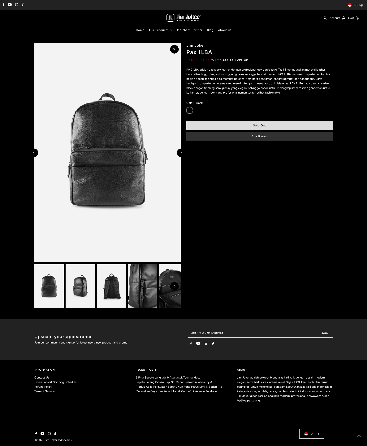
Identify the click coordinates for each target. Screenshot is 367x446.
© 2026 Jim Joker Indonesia (52, 440)
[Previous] (34, 152)
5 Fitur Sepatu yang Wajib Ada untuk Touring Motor (168, 377)
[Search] (325, 17)
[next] (330, 45)
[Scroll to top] (359, 436)
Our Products (159, 30)
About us (224, 30)
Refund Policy (43, 386)
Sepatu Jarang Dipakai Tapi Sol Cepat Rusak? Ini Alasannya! (174, 382)
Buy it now (259, 136)
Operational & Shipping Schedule (55, 382)
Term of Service (44, 391)
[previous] (325, 45)
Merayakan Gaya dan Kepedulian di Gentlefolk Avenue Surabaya (177, 391)
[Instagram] (16, 5)
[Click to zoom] (174, 49)
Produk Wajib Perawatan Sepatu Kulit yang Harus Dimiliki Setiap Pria (179, 386)
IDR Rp (358, 5)
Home (140, 30)
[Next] (181, 152)
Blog (210, 30)
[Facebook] (3, 5)
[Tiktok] (22, 5)
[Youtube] (9, 5)
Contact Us (41, 377)
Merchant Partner (189, 30)
